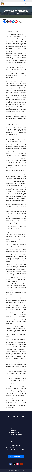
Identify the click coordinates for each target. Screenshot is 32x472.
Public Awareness (15, 436)
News (12, 425)
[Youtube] (16, 21)
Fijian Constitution (16, 428)
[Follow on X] (14, 464)
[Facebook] (4, 21)
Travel (12, 441)
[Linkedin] (13, 21)
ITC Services (21, 470)
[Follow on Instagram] (17, 464)
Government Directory (17, 434)
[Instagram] (10, 21)
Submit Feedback (16, 456)
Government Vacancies (17, 432)
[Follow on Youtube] (21, 464)
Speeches (13, 430)
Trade (12, 439)
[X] (7, 21)
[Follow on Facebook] (10, 464)
